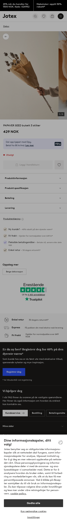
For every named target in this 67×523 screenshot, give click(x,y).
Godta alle (33, 503)
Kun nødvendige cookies (33, 511)
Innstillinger (33, 517)
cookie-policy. (18, 493)
